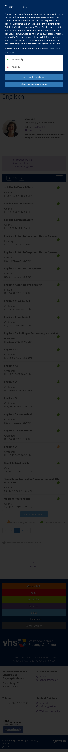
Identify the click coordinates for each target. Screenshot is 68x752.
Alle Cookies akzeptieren (34, 84)
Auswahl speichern (34, 77)
